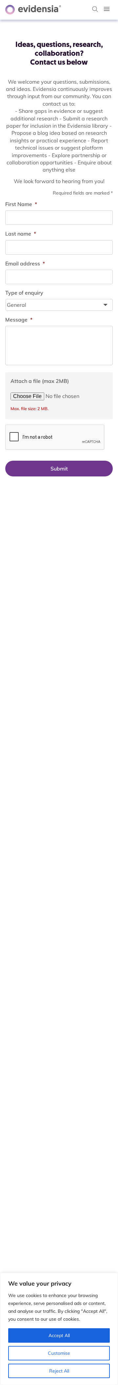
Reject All (59, 1371)
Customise (59, 1353)
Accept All (59, 1335)
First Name (21, 204)
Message (18, 319)
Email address (25, 263)
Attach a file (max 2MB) (39, 381)
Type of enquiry (24, 292)
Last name (20, 233)
